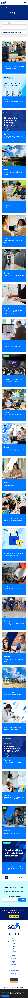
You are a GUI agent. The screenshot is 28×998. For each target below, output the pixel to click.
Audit (14, 943)
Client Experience (14, 956)
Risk (14, 946)
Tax (14, 948)
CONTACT (14, 974)
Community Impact (14, 958)
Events (14, 966)
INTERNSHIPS (14, 973)
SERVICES (14, 938)
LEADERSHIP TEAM (14, 970)
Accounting (14, 940)
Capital (14, 944)
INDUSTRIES (14, 969)
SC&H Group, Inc (11, 987)
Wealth (14, 951)
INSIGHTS (14, 961)
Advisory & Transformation (14, 941)
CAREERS (14, 971)
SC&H (2, 7)
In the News (14, 964)
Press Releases (14, 962)
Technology (14, 949)
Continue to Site (5, 995)
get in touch (14, 916)
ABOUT (14, 955)
